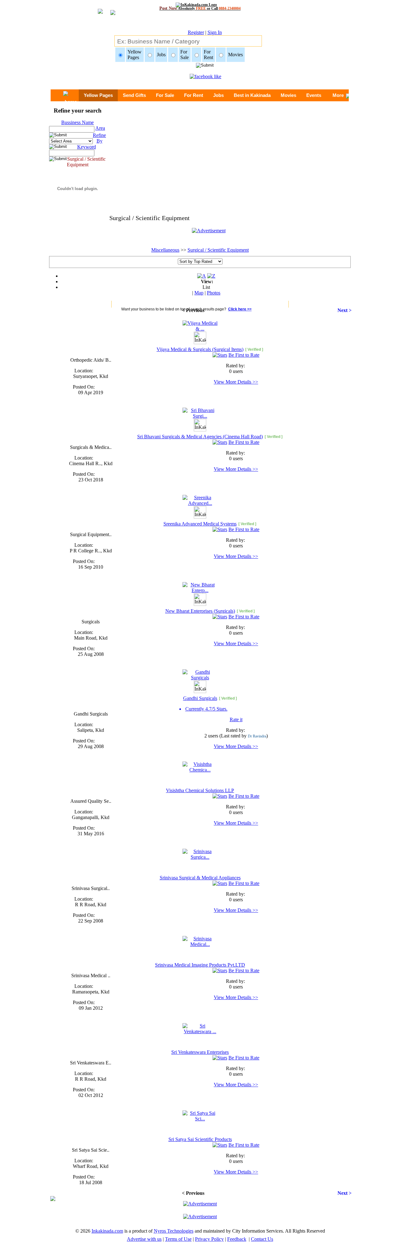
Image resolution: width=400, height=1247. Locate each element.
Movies (288, 95)
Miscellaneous (165, 250)
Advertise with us (144, 1239)
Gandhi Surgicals (200, 698)
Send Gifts (134, 95)
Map (198, 292)
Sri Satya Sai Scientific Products (200, 1139)
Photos (213, 292)
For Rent (193, 95)
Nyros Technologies (173, 1231)
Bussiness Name (77, 122)
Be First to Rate (243, 355)
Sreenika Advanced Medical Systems (200, 523)
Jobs (218, 95)
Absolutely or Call (200, 8)
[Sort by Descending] (211, 276)
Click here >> (240, 309)
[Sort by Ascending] (201, 276)
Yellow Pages (98, 95)
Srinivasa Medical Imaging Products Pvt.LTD (200, 965)
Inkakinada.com (107, 1231)
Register (196, 32)
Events (313, 95)
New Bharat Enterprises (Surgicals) (200, 611)
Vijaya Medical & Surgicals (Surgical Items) (200, 349)
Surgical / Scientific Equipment (218, 250)
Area (100, 128)
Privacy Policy (209, 1239)
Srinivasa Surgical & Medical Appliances (200, 877)
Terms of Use (178, 1239)
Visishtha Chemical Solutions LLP (200, 790)
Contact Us (262, 1239)
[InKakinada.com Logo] (200, 5)
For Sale (165, 95)
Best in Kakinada (252, 95)
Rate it (236, 719)
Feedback (236, 1239)
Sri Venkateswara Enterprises (200, 1052)
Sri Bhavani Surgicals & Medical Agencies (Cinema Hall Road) (200, 436)
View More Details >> (236, 382)
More (338, 95)
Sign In (215, 32)
